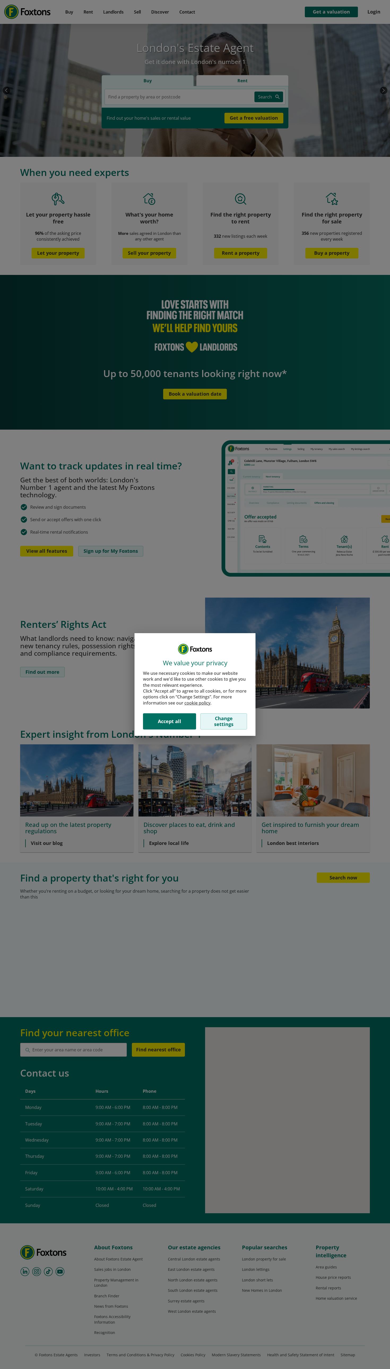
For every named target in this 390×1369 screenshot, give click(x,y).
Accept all (169, 721)
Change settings (223, 721)
